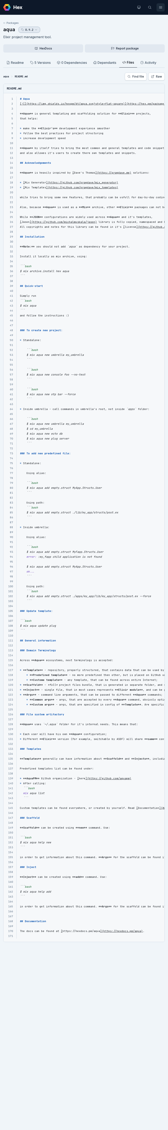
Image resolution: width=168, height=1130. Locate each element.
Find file (138, 76)
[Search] (150, 7)
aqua (9, 29)
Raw (159, 76)
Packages (13, 22)
